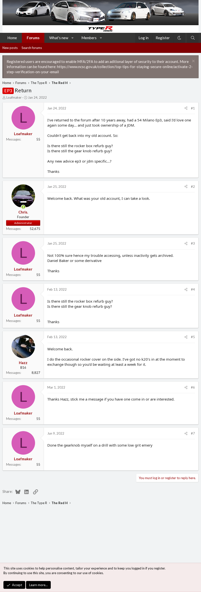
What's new (58, 38)
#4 (193, 289)
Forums (33, 38)
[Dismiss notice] (193, 61)
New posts (10, 48)
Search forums (32, 48)
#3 (193, 243)
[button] (72, 38)
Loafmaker (14, 97)
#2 (193, 187)
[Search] (193, 38)
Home (12, 38)
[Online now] (23, 207)
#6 (193, 387)
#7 (193, 433)
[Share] (186, 108)
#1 (193, 108)
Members (89, 38)
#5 (193, 337)
